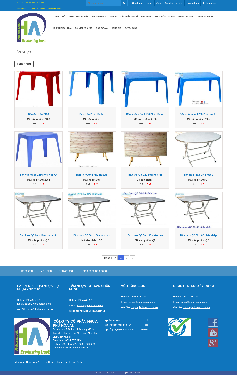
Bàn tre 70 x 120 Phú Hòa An (145, 174)
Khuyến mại (66, 270)
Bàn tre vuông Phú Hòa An (92, 174)
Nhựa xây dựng (206, 17)
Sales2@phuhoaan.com (90, 305)
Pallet (113, 17)
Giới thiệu (137, 3)
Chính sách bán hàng (94, 270)
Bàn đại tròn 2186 (38, 114)
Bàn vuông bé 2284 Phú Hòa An (38, 174)
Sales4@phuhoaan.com (194, 302)
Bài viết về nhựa (83, 28)
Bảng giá (116, 28)
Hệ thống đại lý (210, 3)
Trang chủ (59, 17)
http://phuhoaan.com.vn (41, 309)
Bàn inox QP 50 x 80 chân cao (145, 235)
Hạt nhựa (146, 17)
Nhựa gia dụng (186, 17)
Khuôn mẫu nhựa (62, 28)
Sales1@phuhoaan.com (37, 303)
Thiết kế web (101, 373)
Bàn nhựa (24, 64)
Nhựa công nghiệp (78, 17)
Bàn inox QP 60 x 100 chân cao (91, 235)
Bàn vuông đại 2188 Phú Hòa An (145, 114)
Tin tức (149, 3)
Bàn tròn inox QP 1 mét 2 (198, 174)
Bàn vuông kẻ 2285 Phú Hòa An (198, 114)
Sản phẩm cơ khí (129, 17)
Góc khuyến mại (174, 3)
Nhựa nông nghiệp (165, 17)
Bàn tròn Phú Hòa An (91, 114)
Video (159, 3)
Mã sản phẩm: (35, 119)
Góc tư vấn (102, 28)
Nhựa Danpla (99, 17)
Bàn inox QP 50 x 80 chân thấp (198, 235)
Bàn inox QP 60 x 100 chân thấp (38, 235)
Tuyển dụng (192, 3)
